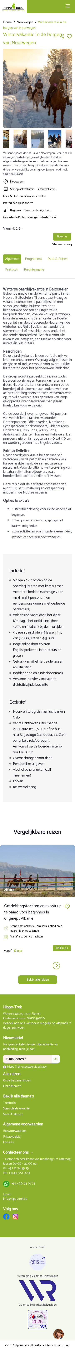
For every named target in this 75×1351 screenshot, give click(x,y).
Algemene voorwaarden (23, 1124)
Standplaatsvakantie (16, 1108)
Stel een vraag (62, 244)
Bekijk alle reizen (37, 979)
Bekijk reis (62, 948)
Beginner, (16, 210)
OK (56, 1059)
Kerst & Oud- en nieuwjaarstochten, (24, 196)
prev (18, 965)
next (56, 965)
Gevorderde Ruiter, (14, 217)
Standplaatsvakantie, (22, 189)
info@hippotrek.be (15, 1199)
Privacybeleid (12, 1137)
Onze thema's (12, 1086)
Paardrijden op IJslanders (18, 203)
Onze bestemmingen (17, 1080)
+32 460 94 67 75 (23, 1183)
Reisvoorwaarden (14, 1131)
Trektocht (9, 1103)
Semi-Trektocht (13, 1114)
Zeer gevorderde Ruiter (42, 217)
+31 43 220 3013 (19, 1173)
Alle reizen (11, 1074)
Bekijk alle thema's (18, 1096)
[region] (58, 1334)
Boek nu (62, 236)
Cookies (8, 1142)
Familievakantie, (46, 189)
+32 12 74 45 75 (18, 1168)
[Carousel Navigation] (37, 965)
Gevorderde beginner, (37, 210)
